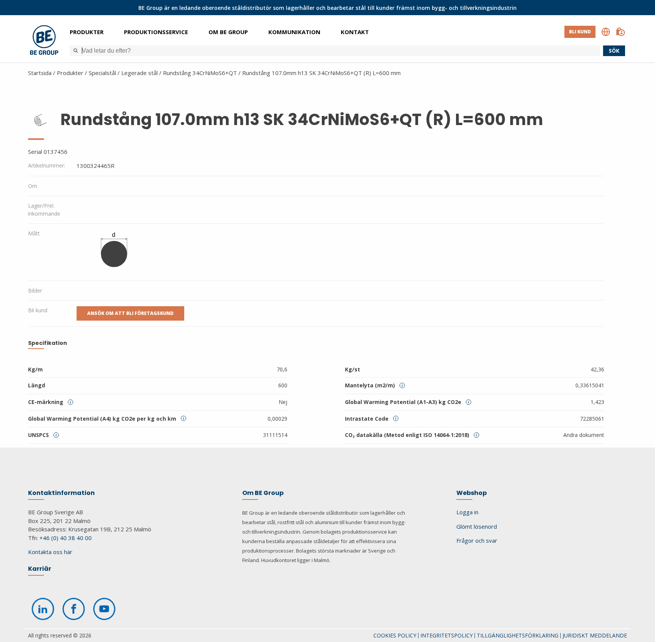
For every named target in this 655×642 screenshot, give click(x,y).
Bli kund (580, 31)
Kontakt (355, 32)
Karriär (39, 568)
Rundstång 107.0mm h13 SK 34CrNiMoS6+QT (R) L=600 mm (321, 73)
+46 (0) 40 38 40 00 (65, 538)
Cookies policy (394, 635)
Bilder (35, 290)
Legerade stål (139, 73)
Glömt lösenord (476, 526)
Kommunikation (294, 32)
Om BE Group (228, 32)
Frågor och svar (476, 540)
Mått (34, 233)
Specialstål (102, 73)
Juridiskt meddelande (595, 635)
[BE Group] (44, 41)
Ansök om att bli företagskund (130, 313)
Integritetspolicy (446, 635)
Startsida (40, 73)
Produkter (86, 32)
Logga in (467, 512)
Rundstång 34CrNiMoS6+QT (200, 73)
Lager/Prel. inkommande (44, 209)
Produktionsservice (156, 32)
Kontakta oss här (50, 552)
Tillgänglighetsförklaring (517, 635)
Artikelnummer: (46, 165)
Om (32, 185)
